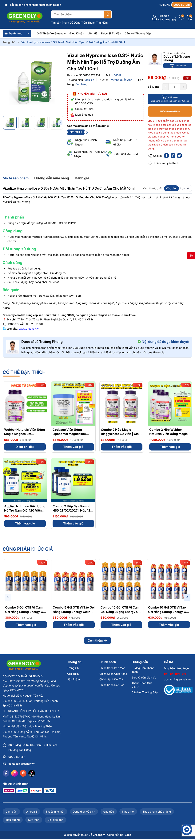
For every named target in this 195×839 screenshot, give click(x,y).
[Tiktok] (31, 773)
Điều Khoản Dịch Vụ (144, 677)
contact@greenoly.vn (21, 763)
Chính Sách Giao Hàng (113, 673)
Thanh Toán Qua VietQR (142, 684)
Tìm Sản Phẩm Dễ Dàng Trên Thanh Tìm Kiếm (79, 22)
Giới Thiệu (180, 65)
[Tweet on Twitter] (179, 155)
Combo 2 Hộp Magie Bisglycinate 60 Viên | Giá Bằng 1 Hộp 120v (120, 434)
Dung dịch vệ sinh (84, 811)
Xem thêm (95, 640)
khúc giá (28, 549)
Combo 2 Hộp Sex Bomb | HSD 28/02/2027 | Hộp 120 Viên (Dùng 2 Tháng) (72, 510)
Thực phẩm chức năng (157, 811)
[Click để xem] (33, 82)
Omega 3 (31, 811)
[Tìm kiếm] (107, 14)
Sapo (128, 834)
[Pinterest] (173, 155)
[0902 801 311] (175, 5)
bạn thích (24, 372)
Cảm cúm (11, 811)
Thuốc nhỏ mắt (55, 811)
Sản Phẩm (73, 679)
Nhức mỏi (128, 811)
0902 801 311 (16, 756)
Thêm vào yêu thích (166, 163)
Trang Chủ (73, 668)
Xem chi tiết (25, 447)
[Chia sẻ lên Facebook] (166, 155)
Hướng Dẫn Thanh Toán (143, 669)
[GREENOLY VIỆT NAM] (24, 17)
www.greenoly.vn (29, 328)
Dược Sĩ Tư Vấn (111, 33)
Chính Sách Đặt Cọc (111, 684)
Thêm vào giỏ (73, 447)
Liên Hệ (92, 33)
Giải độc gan (55, 819)
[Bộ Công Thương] (178, 689)
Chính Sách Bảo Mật (112, 668)
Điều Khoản (77, 33)
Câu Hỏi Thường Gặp (138, 33)
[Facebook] (6, 773)
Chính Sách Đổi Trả (111, 679)
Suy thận (33, 819)
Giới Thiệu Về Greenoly (51, 33)
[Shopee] (23, 773)
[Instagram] (14, 773)
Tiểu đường (13, 819)
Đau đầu (108, 811)
